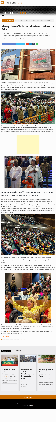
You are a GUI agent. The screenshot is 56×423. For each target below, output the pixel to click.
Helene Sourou (10, 38)
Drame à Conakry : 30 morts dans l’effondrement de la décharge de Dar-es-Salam (27, 374)
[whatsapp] (37, 44)
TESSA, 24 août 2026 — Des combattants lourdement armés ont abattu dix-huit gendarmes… (46, 382)
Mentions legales (28, 397)
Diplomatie (21, 13)
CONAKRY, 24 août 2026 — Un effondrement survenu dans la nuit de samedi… (27, 385)
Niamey (8, 331)
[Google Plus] (27, 44)
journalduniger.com (29, 403)
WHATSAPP (22, 339)
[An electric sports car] (9, 360)
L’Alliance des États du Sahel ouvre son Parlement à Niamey (38, 20)
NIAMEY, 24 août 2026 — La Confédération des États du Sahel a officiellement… (9, 380)
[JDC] (11, 2)
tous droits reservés (37, 403)
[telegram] (33, 44)
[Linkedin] (30, 44)
